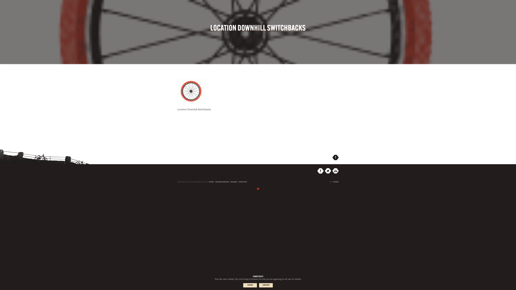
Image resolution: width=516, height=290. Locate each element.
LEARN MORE (266, 285)
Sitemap (211, 182)
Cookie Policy (243, 182)
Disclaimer (233, 182)
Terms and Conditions (222, 182)
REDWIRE (336, 182)
